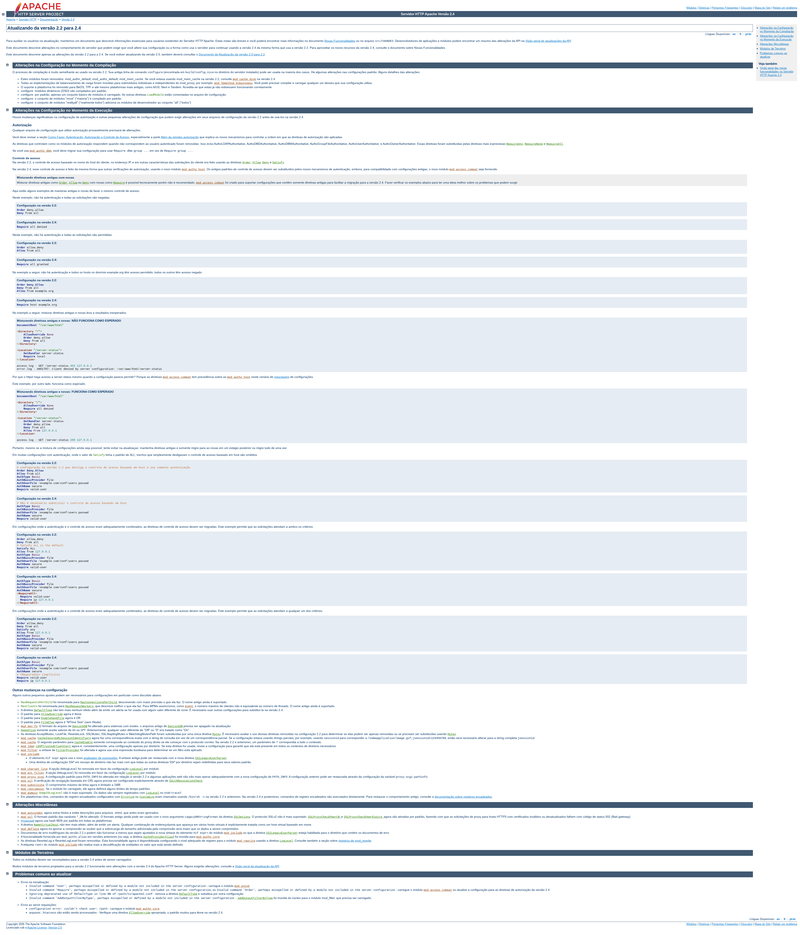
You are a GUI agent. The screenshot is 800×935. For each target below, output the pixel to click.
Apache (10, 19)
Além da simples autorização (180, 137)
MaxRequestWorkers (79, 706)
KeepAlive (28, 730)
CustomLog (146, 797)
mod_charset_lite (34, 769)
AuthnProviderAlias (158, 837)
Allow (256, 162)
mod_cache (28, 738)
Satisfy (278, 162)
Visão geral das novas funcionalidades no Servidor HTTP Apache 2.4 (776, 71)
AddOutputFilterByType (255, 898)
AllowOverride (52, 714)
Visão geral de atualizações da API (548, 40)
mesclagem (281, 377)
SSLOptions (242, 817)
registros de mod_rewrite (354, 840)
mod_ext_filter (32, 773)
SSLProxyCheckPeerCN (324, 817)
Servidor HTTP (28, 19)
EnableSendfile (52, 718)
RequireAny (514, 144)
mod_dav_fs (29, 726)
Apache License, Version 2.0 (44, 927)
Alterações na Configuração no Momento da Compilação (777, 29)
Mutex (216, 734)
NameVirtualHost (46, 824)
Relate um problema (785, 7)
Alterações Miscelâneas (774, 44)
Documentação (49, 19)
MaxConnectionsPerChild (98, 702)
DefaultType (43, 710)
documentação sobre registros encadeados (463, 796)
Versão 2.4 (67, 19)
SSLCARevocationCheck (185, 780)
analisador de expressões (101, 758)
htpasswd (27, 820)
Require (119, 182)
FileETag (47, 722)
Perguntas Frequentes (725, 7)
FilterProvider (67, 750)
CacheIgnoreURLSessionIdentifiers (64, 738)
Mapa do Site (763, 7)
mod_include (30, 754)
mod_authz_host (193, 169)
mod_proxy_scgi (32, 777)
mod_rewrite (246, 840)
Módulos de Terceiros (773, 48)
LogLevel (136, 769)
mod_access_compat (463, 169)
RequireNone (534, 144)
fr (740, 34)
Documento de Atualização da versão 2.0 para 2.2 (232, 54)
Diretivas (704, 7)
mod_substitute (32, 785)
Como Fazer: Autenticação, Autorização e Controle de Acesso (88, 137)
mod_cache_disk (244, 79)
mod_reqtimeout (32, 789)
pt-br (748, 34)
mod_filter (29, 750)
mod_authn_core (208, 837)
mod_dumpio (29, 793)
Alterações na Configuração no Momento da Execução (776, 37)
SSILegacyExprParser (211, 758)
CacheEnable (83, 742)
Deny (265, 162)
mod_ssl (26, 780)
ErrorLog (127, 797)
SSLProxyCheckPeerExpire (364, 817)
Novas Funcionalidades (339, 40)
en (734, 34)
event (189, 706)
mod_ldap (27, 746)
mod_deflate (30, 829)
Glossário (746, 7)
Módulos (691, 7)
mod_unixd (241, 886)
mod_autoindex (31, 813)
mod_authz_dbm (40, 150)
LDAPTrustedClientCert (53, 746)
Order (246, 162)
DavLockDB (79, 726)
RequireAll (554, 144)
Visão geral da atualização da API (257, 866)
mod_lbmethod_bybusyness (233, 83)
